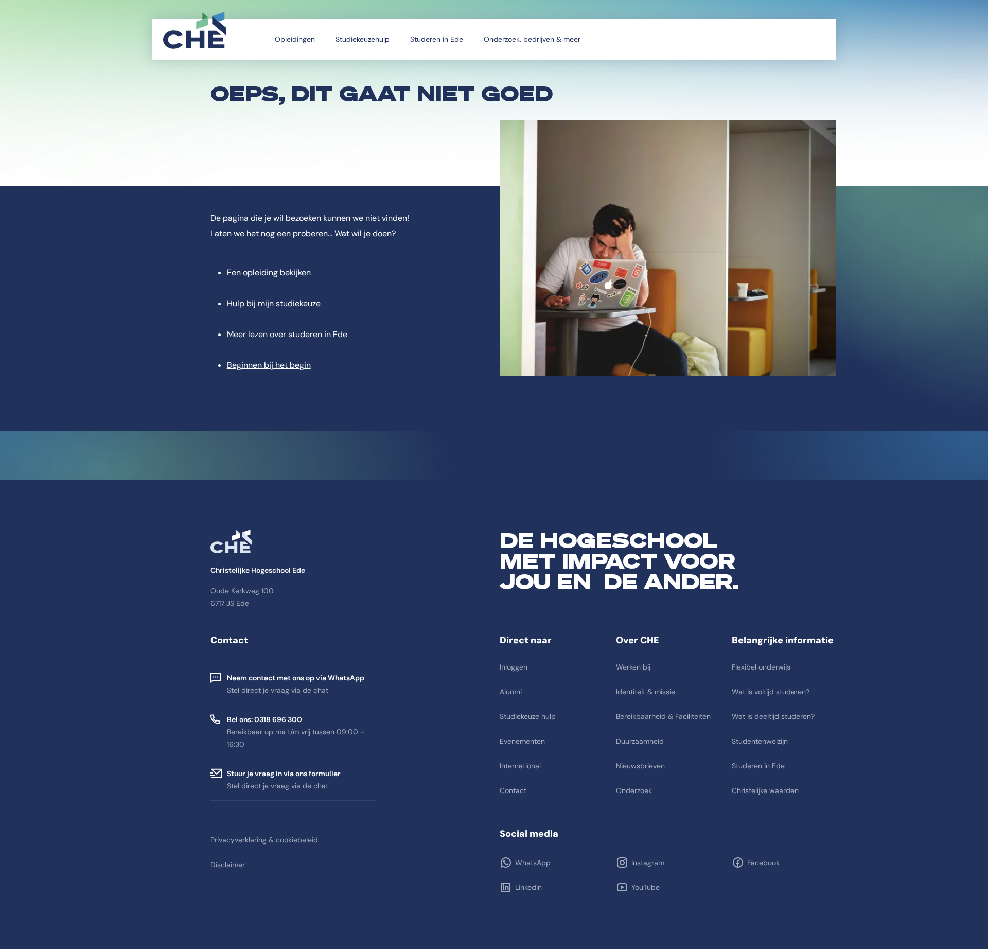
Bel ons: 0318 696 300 (264, 719)
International (520, 765)
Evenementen (522, 741)
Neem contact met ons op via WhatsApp (295, 677)
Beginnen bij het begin (269, 365)
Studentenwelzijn (760, 741)
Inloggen (513, 667)
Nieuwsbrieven (640, 765)
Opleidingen (295, 39)
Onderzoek (634, 790)
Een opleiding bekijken (269, 272)
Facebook (763, 862)
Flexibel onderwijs (761, 667)
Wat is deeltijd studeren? (773, 716)
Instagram (647, 862)
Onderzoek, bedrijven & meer (532, 39)
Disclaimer (227, 864)
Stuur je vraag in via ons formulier (284, 773)
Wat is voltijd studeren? (770, 691)
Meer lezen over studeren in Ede (287, 334)
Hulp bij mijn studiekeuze (274, 303)
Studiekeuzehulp (363, 39)
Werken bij (633, 667)
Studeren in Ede (436, 39)
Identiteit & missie (645, 691)
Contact (513, 790)
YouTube (645, 887)
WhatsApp (533, 862)
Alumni (511, 691)
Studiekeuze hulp (528, 716)
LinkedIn (528, 887)
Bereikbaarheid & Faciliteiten (663, 716)
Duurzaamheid (640, 741)
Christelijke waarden (765, 790)
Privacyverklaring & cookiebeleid (264, 840)
